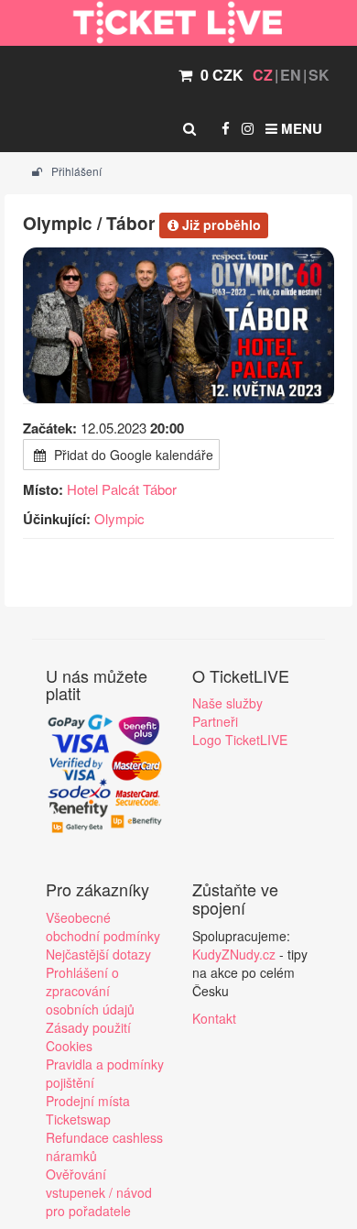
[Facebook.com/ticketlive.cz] (226, 128)
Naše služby (227, 703)
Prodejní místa (88, 1101)
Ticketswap (78, 1119)
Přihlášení (75, 171)
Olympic (119, 518)
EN (290, 74)
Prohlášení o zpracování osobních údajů (90, 990)
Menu (299, 128)
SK (319, 74)
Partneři (215, 721)
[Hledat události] (189, 128)
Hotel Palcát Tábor (122, 489)
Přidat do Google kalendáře (131, 454)
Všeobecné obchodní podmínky (103, 926)
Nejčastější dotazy (98, 954)
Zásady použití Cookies (88, 1036)
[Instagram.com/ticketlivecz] (248, 128)
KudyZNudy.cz (234, 954)
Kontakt (214, 1018)
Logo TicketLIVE (239, 739)
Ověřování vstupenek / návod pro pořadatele (99, 1192)
